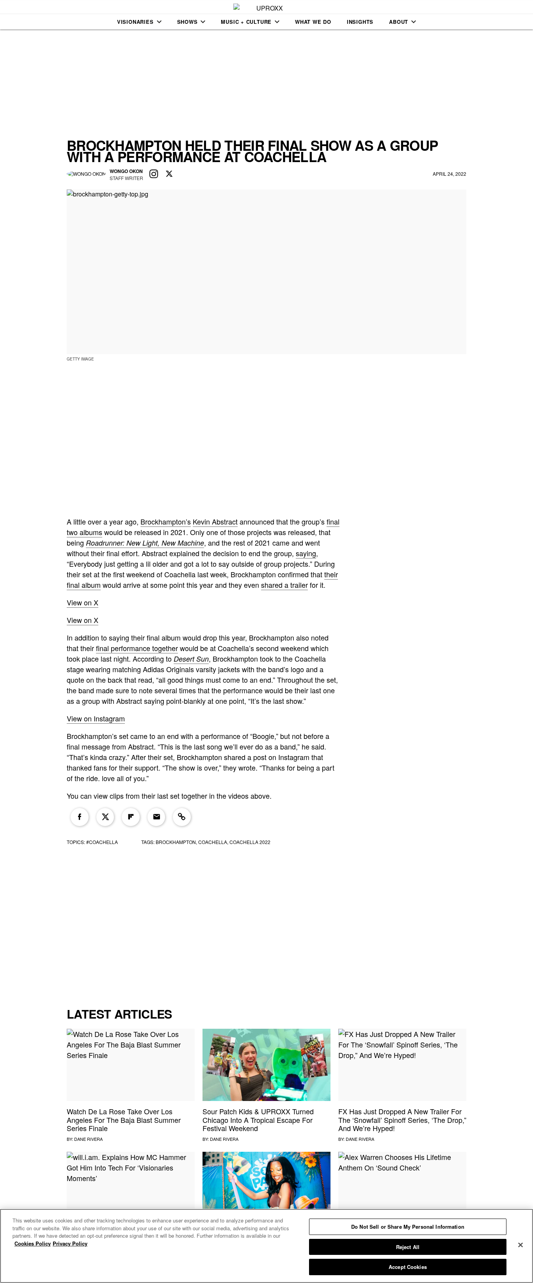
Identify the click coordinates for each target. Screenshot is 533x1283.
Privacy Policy (70, 1243)
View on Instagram (96, 718)
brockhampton (176, 842)
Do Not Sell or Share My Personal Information (407, 1226)
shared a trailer (284, 585)
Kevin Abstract (215, 521)
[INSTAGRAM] (154, 174)
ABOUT (398, 21)
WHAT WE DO (313, 21)
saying (306, 553)
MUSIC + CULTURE (246, 21)
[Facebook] (80, 817)
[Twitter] (105, 817)
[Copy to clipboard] (182, 817)
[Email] (156, 817)
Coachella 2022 (249, 842)
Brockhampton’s (165, 521)
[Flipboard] (131, 817)
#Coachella (102, 842)
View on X (82, 602)
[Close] (520, 1245)
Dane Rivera (88, 1139)
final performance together (137, 648)
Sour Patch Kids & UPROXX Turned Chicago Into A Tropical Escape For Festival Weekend (258, 1119)
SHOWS (187, 21)
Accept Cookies (408, 1267)
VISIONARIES (135, 21)
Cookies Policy (32, 1243)
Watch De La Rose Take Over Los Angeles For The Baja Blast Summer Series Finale (124, 1119)
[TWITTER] (169, 174)
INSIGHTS (360, 21)
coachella (212, 842)
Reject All (407, 1247)
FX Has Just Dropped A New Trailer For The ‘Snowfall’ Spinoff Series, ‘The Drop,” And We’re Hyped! (402, 1119)
